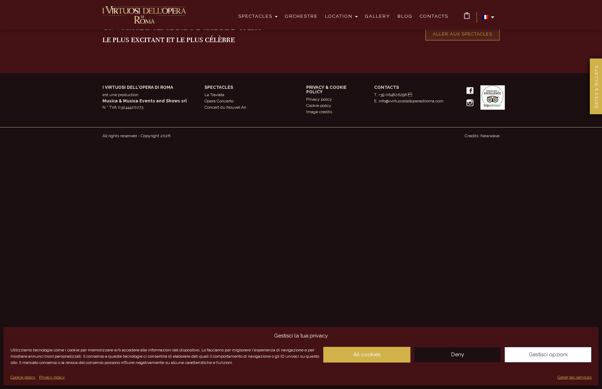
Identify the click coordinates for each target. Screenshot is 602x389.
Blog (405, 16)
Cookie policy (23, 377)
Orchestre (301, 16)
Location (339, 16)
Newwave (490, 135)
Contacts (434, 16)
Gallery (377, 16)
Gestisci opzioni (548, 354)
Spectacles (256, 16)
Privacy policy (52, 377)
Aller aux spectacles (462, 34)
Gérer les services (574, 377)
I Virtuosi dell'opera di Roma (144, 15)
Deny (457, 354)
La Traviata (214, 94)
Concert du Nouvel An (225, 107)
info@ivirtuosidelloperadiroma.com (411, 101)
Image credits (319, 111)
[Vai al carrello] (467, 15)
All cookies (366, 354)
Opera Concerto (218, 101)
